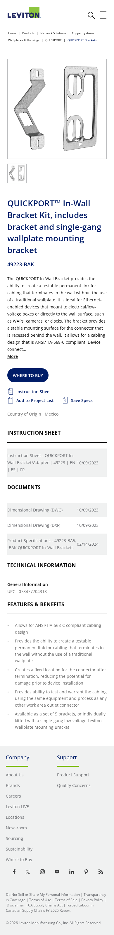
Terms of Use (40, 899)
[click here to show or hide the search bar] (91, 15)
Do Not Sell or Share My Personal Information (43, 894)
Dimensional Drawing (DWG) (35, 510)
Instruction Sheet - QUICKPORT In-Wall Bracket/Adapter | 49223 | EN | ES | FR (41, 462)
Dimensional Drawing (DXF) (33, 525)
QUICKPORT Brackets (82, 40)
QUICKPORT (53, 40)
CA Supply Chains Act (45, 905)
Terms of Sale (66, 899)
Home (12, 33)
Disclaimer (15, 905)
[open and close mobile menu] (103, 15)
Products (28, 33)
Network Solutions (53, 33)
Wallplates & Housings (23, 40)
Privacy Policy (92, 899)
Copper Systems (83, 33)
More (12, 356)
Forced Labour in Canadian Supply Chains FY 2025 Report (50, 908)
